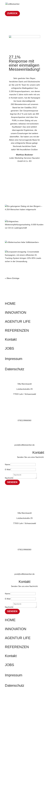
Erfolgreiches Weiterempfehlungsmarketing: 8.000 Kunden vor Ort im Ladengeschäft (21, 236)
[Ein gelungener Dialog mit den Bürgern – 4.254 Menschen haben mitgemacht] (24, 208)
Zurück (12, 13)
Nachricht (9, 478)
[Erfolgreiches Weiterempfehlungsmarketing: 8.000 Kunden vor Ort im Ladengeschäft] (24, 225)
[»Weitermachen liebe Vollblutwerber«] (24, 242)
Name (7, 464)
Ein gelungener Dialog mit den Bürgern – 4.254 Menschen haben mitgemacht (23, 216)
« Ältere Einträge (12, 278)
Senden (12, 482)
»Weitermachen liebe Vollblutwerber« (16, 247)
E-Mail (7, 469)
